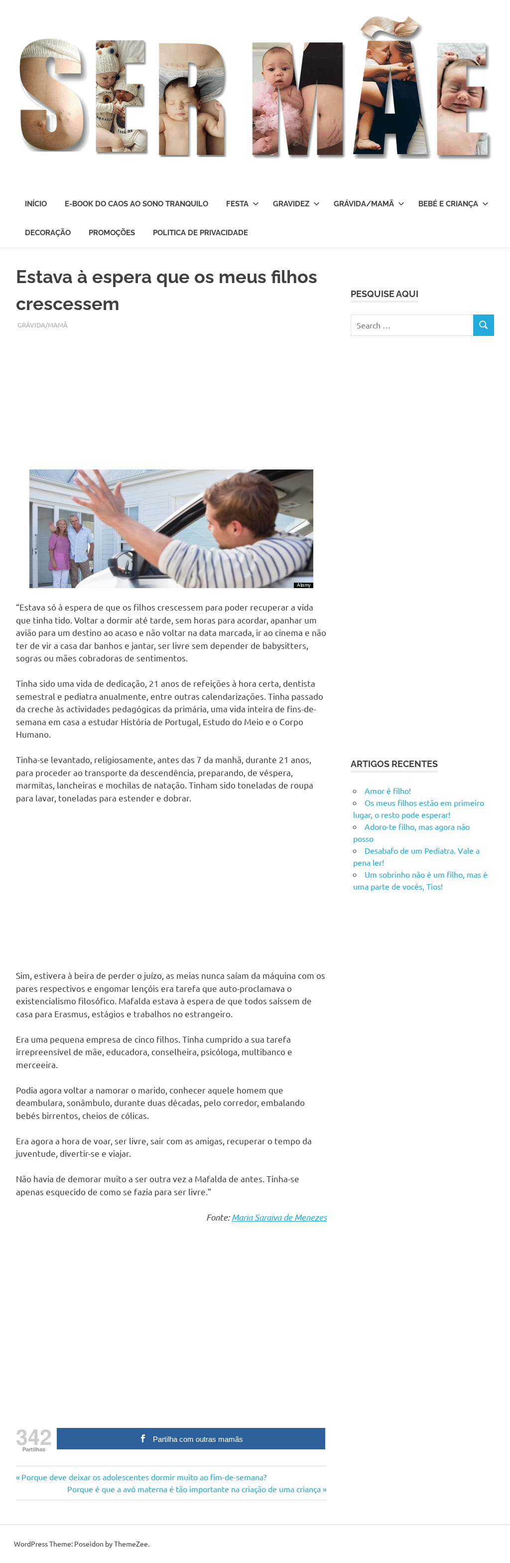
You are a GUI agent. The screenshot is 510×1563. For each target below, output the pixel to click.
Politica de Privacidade (200, 232)
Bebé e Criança (448, 203)
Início (36, 203)
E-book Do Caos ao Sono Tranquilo (136, 203)
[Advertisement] (171, 399)
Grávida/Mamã (364, 203)
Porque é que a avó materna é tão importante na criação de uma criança (194, 1489)
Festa (237, 203)
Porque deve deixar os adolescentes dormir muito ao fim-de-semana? (143, 1477)
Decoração (48, 232)
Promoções (112, 232)
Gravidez (291, 203)
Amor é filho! (388, 790)
